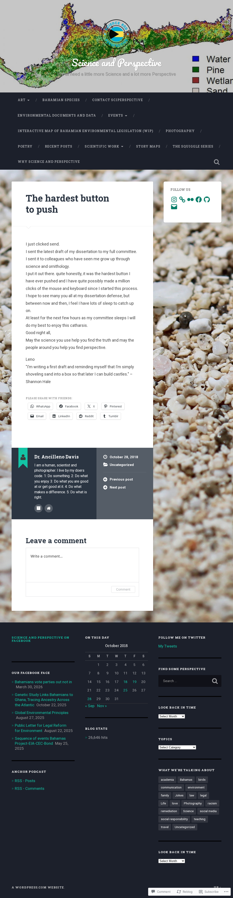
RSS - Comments (29, 788)
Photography (180, 131)
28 (89, 699)
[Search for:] (189, 681)
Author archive (38, 508)
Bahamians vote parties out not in (43, 682)
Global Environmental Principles (41, 712)
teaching (199, 819)
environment (196, 787)
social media (208, 811)
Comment (123, 589)
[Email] (174, 206)
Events (115, 115)
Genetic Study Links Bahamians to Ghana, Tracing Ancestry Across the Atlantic (44, 699)
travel (165, 827)
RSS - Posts (25, 780)
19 (134, 682)
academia (167, 779)
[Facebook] (198, 199)
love (175, 803)
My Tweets (167, 646)
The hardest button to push (67, 203)
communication (171, 787)
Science (188, 811)
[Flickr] (190, 199)
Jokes (179, 795)
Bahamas (186, 779)
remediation (169, 811)
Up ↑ (217, 887)
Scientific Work (102, 146)
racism (212, 803)
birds (201, 779)
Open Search (216, 162)
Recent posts (58, 146)
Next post (118, 487)
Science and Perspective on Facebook (40, 639)
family (165, 795)
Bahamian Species (61, 100)
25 (125, 690)
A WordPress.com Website (38, 887)
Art (21, 100)
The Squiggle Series (193, 146)
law (192, 795)
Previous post (121, 479)
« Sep (89, 706)
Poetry (25, 146)
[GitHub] (206, 199)
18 (125, 682)
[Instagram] (174, 199)
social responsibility (174, 819)
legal (203, 795)
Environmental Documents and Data (57, 115)
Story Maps (148, 146)
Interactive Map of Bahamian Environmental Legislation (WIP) (85, 131)
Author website (49, 508)
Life (163, 803)
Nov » (102, 706)
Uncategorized (122, 465)
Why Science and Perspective (49, 162)
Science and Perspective (116, 62)
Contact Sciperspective (117, 100)
